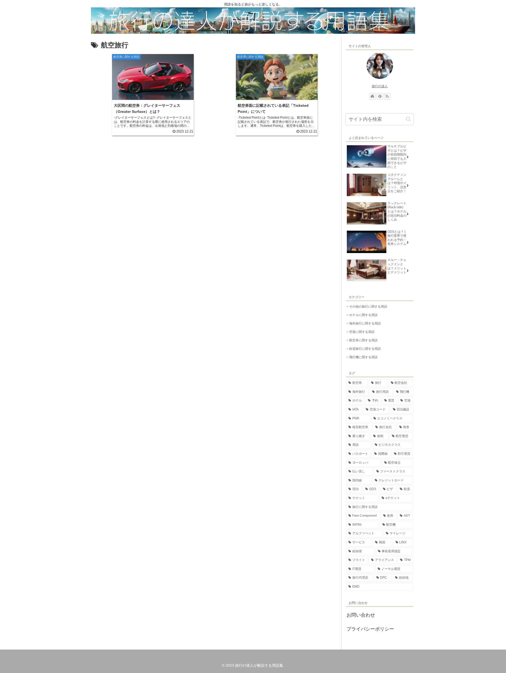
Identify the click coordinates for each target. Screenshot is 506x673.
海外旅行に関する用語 (365, 323)
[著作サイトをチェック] (372, 96)
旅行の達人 (380, 86)
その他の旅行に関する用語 (368, 306)
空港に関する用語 (361, 332)
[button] (408, 119)
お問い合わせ (361, 615)
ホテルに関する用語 (363, 315)
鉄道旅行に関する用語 (365, 349)
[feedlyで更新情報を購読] (380, 96)
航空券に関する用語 (363, 340)
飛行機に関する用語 (363, 357)
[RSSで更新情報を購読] (387, 96)
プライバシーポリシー (370, 629)
